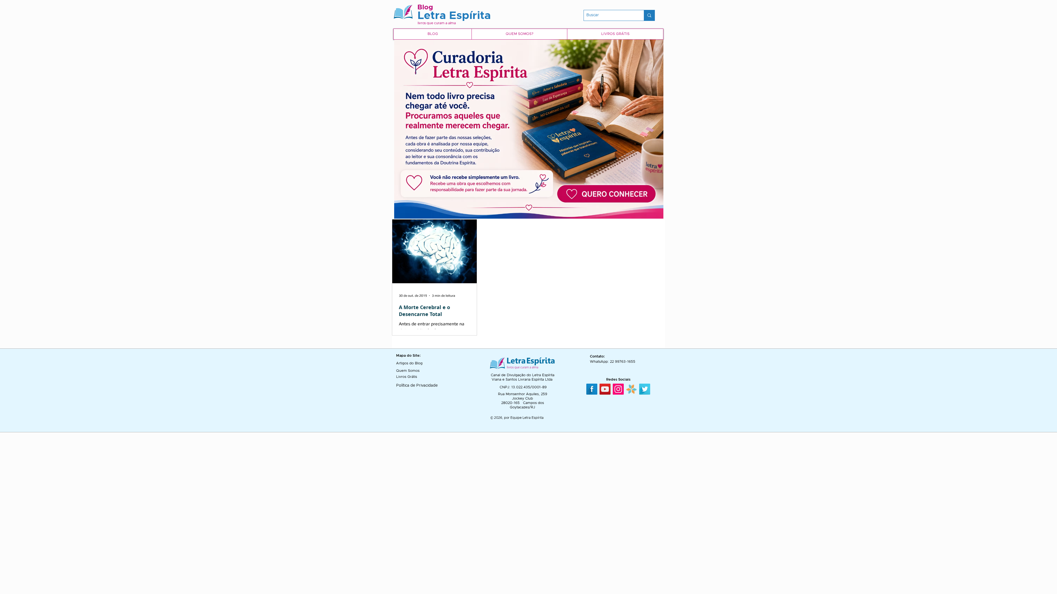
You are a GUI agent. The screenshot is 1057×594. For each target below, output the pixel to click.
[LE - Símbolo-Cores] (631, 389)
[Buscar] (649, 15)
